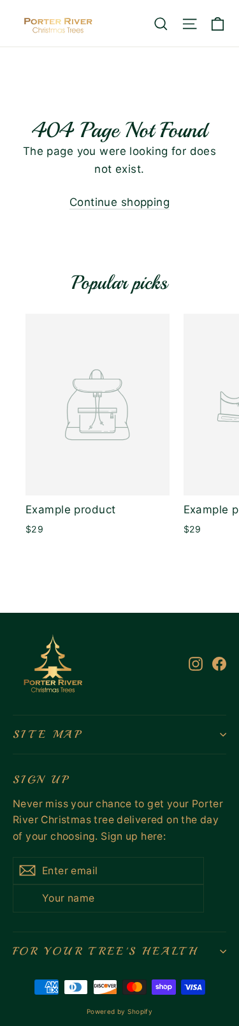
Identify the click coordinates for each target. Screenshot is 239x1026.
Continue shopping (119, 202)
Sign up (41, 779)
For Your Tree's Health (105, 951)
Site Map (47, 734)
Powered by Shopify (120, 1011)
